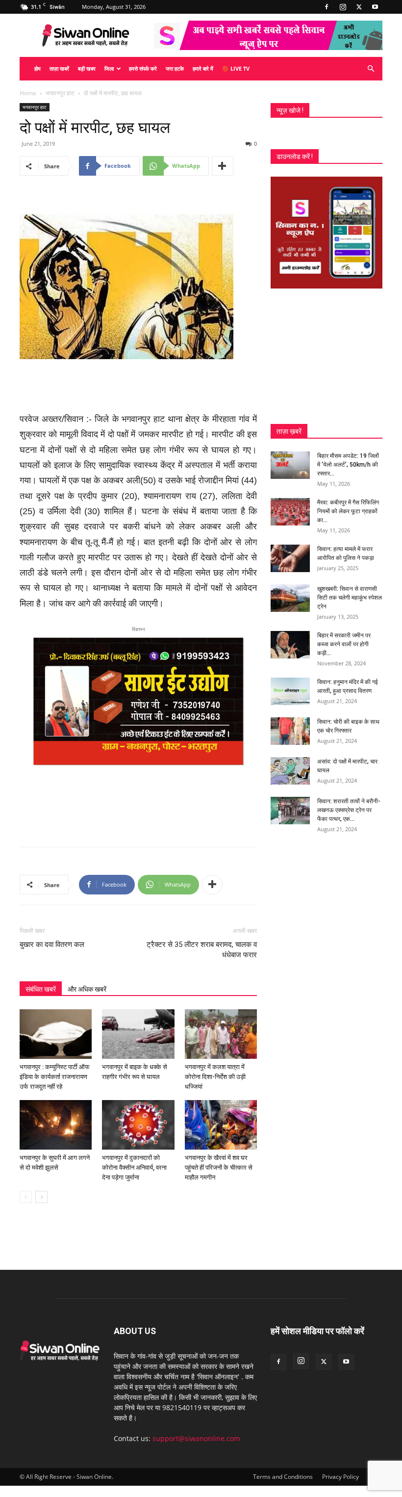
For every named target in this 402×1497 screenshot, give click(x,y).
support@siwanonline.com (196, 1438)
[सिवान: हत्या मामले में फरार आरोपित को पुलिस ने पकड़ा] (290, 558)
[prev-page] (26, 1197)
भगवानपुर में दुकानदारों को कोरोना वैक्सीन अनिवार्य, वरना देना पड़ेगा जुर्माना (134, 1167)
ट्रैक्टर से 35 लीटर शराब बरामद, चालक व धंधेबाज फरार (202, 949)
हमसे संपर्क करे (143, 68)
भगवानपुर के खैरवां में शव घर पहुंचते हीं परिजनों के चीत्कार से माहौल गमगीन (218, 1167)
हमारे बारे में (203, 68)
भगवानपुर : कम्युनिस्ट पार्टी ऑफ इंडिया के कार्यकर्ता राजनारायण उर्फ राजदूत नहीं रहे (55, 1076)
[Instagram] (342, 7)
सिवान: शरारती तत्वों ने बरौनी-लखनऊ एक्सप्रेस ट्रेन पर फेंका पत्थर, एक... (348, 810)
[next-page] (41, 1197)
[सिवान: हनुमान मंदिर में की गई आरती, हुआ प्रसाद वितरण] (290, 691)
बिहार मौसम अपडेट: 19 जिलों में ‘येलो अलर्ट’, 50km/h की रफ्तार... (348, 464)
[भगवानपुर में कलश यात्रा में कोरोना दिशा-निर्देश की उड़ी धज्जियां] (221, 1034)
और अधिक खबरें (87, 989)
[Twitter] (359, 7)
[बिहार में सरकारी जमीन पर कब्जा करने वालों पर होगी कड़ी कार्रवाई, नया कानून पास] (290, 644)
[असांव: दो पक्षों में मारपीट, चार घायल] (290, 771)
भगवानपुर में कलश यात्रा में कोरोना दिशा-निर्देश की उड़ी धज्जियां (215, 1076)
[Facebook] (326, 7)
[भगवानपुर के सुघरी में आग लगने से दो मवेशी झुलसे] (56, 1125)
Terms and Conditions (283, 1476)
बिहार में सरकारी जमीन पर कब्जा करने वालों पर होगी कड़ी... (344, 644)
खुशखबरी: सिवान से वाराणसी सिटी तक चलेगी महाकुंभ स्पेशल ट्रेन (349, 597)
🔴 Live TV (236, 68)
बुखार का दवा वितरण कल (52, 944)
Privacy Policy (340, 1476)
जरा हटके (175, 68)
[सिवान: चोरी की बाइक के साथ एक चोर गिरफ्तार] (290, 731)
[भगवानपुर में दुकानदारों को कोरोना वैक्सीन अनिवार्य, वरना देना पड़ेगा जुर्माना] (138, 1125)
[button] (370, 69)
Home (28, 93)
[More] (222, 166)
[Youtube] (375, 7)
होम (37, 68)
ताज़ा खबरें (59, 68)
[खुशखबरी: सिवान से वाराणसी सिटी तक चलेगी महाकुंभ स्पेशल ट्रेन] (290, 598)
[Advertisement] (138, 386)
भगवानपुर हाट (60, 93)
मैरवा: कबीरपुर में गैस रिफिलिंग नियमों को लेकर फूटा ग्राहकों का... (348, 511)
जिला (109, 68)
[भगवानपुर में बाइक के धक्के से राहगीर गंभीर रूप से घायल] (138, 1034)
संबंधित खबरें (40, 989)
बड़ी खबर (87, 68)
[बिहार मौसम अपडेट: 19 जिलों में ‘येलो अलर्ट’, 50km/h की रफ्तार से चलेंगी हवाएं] (290, 465)
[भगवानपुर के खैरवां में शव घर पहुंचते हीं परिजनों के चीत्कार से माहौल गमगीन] (221, 1125)
